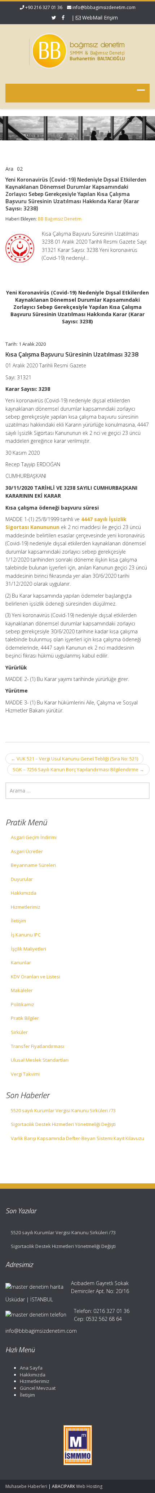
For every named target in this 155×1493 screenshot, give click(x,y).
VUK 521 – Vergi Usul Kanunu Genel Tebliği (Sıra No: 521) (74, 758)
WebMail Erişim (99, 17)
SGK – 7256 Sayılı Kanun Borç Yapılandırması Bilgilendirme (78, 769)
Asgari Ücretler (27, 851)
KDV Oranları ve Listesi (35, 976)
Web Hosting (89, 1486)
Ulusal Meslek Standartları (39, 1060)
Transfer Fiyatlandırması (37, 1046)
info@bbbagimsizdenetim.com (104, 7)
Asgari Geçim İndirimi (34, 837)
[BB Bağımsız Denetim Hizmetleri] (77, 49)
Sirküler (19, 1032)
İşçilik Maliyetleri (28, 949)
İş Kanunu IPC (26, 934)
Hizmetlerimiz (25, 907)
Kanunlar (21, 962)
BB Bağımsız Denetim (59, 219)
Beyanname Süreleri (33, 865)
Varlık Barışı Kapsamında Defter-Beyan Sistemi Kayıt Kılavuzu (77, 1138)
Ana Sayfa (31, 1368)
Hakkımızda (23, 893)
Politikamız (22, 1004)
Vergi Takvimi (25, 1074)
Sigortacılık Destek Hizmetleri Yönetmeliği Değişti (63, 1124)
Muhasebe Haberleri (26, 1486)
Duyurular (22, 879)
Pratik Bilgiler (25, 1018)
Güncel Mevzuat (38, 1388)
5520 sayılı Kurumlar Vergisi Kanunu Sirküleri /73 (63, 1110)
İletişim (18, 920)
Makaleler (22, 990)
